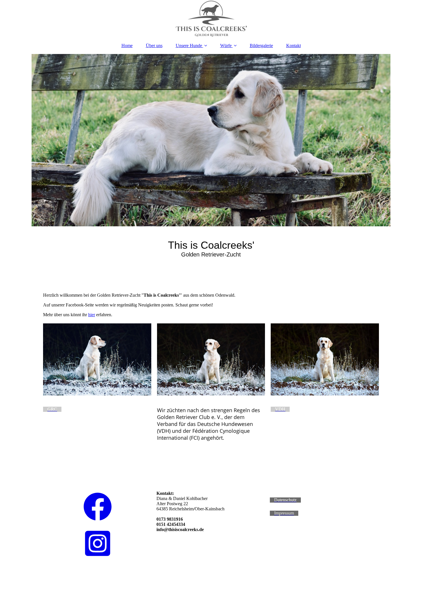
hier (91, 314)
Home (127, 45)
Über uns (154, 45)
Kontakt (293, 45)
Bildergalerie (261, 45)
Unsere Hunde (189, 45)
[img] (211, 18)
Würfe (226, 45)
